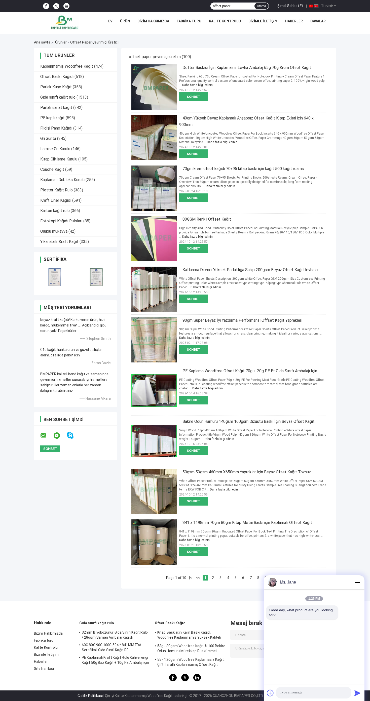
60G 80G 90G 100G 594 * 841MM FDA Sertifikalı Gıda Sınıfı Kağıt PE (111, 647)
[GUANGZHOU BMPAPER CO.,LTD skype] (73, 435)
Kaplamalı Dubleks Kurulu (62, 179)
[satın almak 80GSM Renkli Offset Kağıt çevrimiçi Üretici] (154, 238)
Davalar (318, 21)
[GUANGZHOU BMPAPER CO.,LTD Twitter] (56, 6)
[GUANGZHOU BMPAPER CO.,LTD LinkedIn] (66, 6)
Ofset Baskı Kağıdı (56, 76)
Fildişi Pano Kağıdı (56, 128)
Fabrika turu (189, 21)
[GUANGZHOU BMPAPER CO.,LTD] (64, 22)
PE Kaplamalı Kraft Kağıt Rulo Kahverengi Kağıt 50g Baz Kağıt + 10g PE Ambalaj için (115, 660)
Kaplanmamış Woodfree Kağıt (66, 66)
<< (198, 578)
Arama (261, 6)
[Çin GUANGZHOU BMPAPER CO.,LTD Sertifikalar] (55, 277)
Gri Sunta (48, 138)
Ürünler (61, 42)
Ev (110, 21)
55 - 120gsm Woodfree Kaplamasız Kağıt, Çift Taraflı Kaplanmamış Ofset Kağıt (191, 662)
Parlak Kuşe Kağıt (56, 87)
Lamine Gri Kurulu (55, 148)
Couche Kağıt (52, 169)
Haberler (294, 21)
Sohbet (193, 97)
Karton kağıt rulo (55, 210)
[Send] (357, 692)
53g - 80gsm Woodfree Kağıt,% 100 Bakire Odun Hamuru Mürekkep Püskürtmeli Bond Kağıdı (191, 649)
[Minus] (357, 582)
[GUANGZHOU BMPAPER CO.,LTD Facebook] (46, 6)
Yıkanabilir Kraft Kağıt (59, 241)
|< (190, 578)
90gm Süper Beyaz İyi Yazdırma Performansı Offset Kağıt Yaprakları (242, 320)
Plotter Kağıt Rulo (56, 190)
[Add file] (270, 692)
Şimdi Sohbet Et (290, 6)
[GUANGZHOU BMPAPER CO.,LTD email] (46, 435)
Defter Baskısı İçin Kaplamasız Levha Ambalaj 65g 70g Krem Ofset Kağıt (246, 67)
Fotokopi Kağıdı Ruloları (61, 221)
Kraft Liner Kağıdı (55, 200)
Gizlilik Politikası (90, 696)
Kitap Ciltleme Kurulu (58, 159)
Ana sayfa (42, 42)
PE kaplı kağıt (52, 117)
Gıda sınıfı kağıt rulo (58, 97)
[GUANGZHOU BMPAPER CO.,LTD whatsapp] (60, 435)
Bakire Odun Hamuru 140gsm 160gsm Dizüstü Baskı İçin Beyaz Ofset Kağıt (248, 421)
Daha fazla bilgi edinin (197, 85)
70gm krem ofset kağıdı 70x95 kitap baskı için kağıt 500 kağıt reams (243, 168)
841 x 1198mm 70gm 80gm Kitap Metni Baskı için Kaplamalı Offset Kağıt (247, 522)
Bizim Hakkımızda (153, 21)
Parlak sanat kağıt (56, 107)
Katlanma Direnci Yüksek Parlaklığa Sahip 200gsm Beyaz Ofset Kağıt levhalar (250, 269)
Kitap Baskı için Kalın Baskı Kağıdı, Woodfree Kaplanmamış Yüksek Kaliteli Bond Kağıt (189, 635)
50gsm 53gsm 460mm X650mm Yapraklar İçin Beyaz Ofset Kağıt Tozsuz (246, 472)
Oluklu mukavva (53, 231)
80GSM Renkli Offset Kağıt (206, 219)
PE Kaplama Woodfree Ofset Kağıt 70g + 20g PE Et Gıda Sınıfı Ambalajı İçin (249, 370)
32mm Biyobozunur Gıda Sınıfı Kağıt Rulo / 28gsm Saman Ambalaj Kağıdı (115, 634)
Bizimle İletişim (263, 21)
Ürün (125, 21)
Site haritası (44, 669)
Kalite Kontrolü (225, 21)
